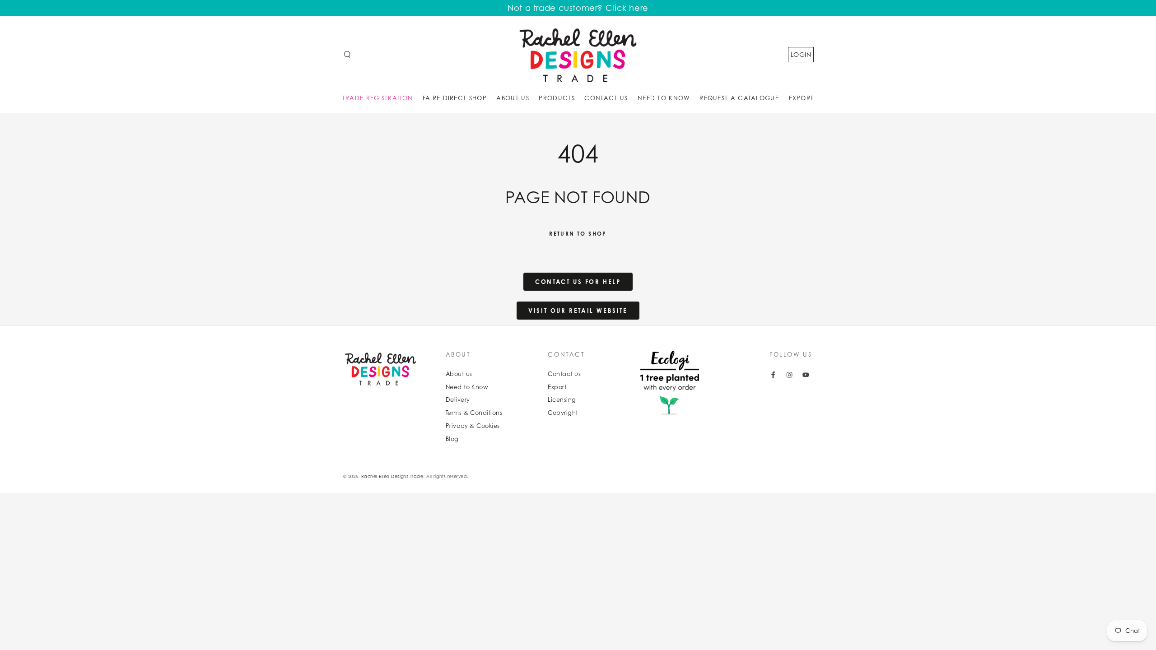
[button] (347, 54)
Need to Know (467, 387)
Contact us (564, 374)
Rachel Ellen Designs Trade (392, 476)
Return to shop (578, 233)
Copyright (563, 412)
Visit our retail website (577, 310)
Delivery (458, 399)
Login (801, 54)
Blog (452, 439)
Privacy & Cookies (473, 425)
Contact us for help (577, 281)
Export (557, 387)
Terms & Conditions (474, 412)
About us (459, 374)
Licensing (562, 399)
